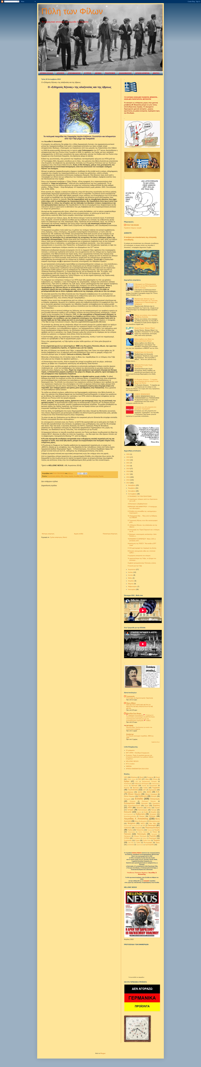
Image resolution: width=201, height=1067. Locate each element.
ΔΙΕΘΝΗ (98, 73)
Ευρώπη (156, 805)
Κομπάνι (139, 812)
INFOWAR (129, 725)
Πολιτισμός (141, 834)
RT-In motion (130, 764)
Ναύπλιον (126, 825)
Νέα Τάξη (152, 823)
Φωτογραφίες (148, 842)
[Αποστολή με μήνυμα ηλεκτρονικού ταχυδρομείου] (78, 473)
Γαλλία (145, 787)
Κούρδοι (153, 812)
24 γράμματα (130, 750)
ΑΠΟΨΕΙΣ (60, 73)
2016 (128, 477)
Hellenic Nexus (131, 779)
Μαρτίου (131, 583)
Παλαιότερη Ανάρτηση (110, 534)
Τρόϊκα (138, 842)
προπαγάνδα (149, 844)
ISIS (139, 779)
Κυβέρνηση (140, 814)
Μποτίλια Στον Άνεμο (133, 713)
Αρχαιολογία (153, 785)
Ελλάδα (139, 798)
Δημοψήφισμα (128, 792)
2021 (128, 463)
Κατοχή (153, 810)
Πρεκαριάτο (154, 834)
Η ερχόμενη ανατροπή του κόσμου (139, 555)
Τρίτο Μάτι (130, 842)
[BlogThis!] (80, 473)
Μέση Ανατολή (93, 476)
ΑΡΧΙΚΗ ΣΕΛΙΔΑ (46, 73)
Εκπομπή (127, 799)
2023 (128, 457)
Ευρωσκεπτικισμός (134, 805)
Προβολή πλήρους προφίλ (132, 228)
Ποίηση (155, 832)
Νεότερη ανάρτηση (48, 534)
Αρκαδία (144, 785)
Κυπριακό (153, 814)
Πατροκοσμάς (131, 832)
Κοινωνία (127, 812)
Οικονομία (152, 825)
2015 (128, 480)
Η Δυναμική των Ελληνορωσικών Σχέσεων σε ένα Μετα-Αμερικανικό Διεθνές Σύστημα (146, 286)
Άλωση (155, 779)
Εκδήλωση (142, 796)
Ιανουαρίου (132, 589)
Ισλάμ (66, 476)
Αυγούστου (132, 569)
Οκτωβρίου (132, 491)
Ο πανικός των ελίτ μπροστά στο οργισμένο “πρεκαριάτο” (145, 408)
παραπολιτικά (139, 844)
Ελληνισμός (155, 799)
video (147, 779)
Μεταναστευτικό (154, 821)
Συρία (137, 840)
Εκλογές (153, 796)
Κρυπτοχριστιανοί (128, 814)
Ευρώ (146, 805)
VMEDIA (128, 766)
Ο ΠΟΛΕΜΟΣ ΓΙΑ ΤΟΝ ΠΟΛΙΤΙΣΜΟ (139, 496)
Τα (129, 977)
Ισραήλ (71, 476)
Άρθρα (126, 781)
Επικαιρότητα (129, 803)
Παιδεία (130, 830)
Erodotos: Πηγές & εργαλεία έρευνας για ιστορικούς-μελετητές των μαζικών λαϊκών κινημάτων (139, 757)
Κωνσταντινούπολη (130, 816)
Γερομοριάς (130, 696)
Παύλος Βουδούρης (143, 832)
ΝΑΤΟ (143, 823)
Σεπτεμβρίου (132, 494)
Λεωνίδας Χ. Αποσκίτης (81, 476)
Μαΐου (130, 578)
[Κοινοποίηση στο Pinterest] (86, 473)
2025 (128, 454)
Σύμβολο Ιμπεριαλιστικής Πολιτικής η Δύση (142, 563)
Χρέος (158, 842)
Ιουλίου (130, 572)
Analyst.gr (130, 734)
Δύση (149, 792)
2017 (128, 474)
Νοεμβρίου (132, 488)
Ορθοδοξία (127, 828)
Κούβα (146, 812)
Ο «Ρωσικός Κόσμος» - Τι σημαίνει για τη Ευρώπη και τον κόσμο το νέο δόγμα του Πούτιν (146, 381)
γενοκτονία (130, 844)
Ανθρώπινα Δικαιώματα (141, 783)
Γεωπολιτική (51, 476)
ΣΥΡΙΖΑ (126, 838)
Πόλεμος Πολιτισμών (140, 836)
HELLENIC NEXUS (132, 761)
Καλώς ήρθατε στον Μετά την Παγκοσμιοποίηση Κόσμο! (144, 340)
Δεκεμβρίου (132, 485)
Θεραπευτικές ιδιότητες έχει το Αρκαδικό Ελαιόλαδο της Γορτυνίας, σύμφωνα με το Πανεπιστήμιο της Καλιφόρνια (146, 301)
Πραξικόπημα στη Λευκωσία (144, 352)
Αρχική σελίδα (78, 534)
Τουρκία (156, 840)
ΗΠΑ (62, 476)
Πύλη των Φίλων (72, 11)
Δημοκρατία (152, 790)
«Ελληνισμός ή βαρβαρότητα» (138, 504)
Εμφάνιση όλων (156, 742)
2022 (128, 460)
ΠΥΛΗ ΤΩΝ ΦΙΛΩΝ (132, 225)
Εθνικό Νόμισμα (129, 796)
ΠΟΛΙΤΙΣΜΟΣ (110, 73)
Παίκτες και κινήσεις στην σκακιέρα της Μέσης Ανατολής (146, 316)
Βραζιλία (126, 787)
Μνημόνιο (131, 823)
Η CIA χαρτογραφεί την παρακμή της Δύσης (142, 548)
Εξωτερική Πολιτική (149, 801)
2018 (128, 471)
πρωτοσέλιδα (133, 977)
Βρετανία (136, 787)
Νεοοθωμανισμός (135, 825)
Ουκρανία (138, 828)
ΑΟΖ (137, 781)
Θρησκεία (140, 807)
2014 (128, 483)
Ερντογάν (144, 803)
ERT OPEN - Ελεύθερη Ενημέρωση (137, 753)
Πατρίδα (157, 830)
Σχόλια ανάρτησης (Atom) (58, 537)
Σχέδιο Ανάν (147, 840)
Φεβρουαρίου (132, 586)
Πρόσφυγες (127, 836)
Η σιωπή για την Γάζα (135, 566)
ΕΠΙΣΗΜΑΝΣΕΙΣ (74, 73)
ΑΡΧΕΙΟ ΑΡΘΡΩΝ (142, 73)
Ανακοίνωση (128, 783)
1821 (125, 777)
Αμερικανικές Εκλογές (149, 781)
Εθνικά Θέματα (134, 794)
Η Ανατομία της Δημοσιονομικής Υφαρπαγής (139, 698)
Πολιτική (127, 834)
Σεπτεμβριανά (136, 838)
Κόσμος (142, 816)
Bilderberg (134, 777)
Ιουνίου (130, 575)
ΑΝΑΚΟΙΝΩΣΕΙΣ (125, 73)
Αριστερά (134, 785)
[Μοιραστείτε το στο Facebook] (84, 473)
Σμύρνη (145, 838)
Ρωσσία (101, 476)
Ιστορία (130, 810)
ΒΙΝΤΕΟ (156, 73)
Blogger (102, 1053)
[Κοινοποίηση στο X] (82, 473)
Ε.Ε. (158, 792)
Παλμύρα (149, 830)
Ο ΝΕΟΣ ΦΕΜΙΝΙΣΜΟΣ (142, 394)
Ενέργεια (132, 801)
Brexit (141, 777)
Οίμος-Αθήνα (131, 703)
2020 (128, 466)
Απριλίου (131, 581)
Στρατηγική (152, 838)
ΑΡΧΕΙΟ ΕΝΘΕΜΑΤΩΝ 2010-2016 (137, 768)
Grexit (158, 777)
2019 (128, 468)
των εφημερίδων (140, 977)
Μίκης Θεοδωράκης (141, 821)
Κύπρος (152, 816)
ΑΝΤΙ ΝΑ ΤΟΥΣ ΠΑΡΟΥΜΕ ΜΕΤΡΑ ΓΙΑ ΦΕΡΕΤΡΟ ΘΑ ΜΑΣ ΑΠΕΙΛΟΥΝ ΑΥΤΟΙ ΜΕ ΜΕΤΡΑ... (139, 706)
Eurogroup (150, 777)
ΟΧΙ (144, 825)
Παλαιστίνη (140, 830)
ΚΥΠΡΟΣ (87, 73)
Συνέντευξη (127, 840)
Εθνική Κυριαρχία (151, 794)
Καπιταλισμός (142, 810)
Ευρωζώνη (156, 803)
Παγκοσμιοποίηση (152, 828)
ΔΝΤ (144, 790)
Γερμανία (156, 788)
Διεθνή (58, 476)
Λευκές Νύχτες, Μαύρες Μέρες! (145, 328)
